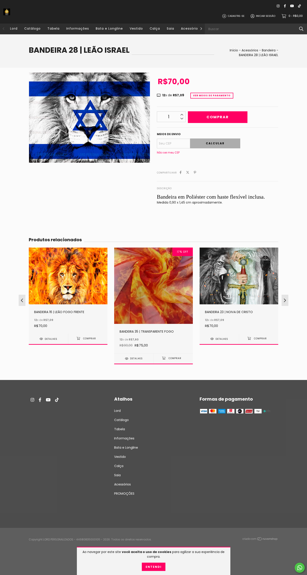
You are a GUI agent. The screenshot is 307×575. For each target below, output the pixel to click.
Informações (77, 28)
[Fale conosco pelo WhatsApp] (300, 568)
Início (234, 50)
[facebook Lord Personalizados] (285, 6)
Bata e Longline (109, 28)
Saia (170, 28)
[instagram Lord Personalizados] (278, 6)
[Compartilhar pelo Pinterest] (195, 172)
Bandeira (269, 50)
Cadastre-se (236, 16)
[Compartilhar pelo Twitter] (187, 172)
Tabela (53, 28)
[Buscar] (301, 29)
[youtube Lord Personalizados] (292, 6)
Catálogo (32, 28)
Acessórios (190, 28)
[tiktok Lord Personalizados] (299, 6)
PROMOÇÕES (124, 493)
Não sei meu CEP (168, 152)
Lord (14, 28)
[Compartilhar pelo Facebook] (180, 172)
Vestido (136, 28)
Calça (155, 28)
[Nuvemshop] (260, 540)
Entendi (154, 567)
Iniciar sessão (265, 16)
